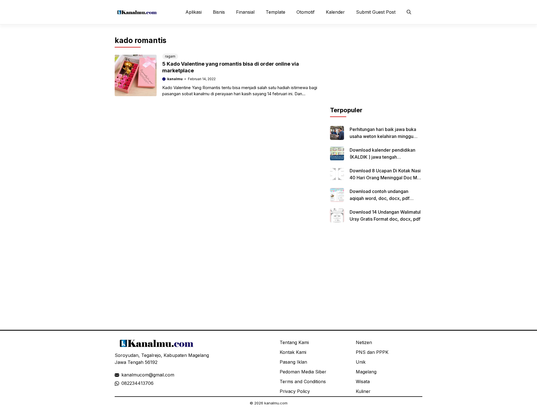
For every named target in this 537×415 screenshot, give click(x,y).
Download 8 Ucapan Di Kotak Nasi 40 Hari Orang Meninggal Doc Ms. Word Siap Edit (385, 177)
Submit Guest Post (375, 12)
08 (124, 383)
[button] (409, 12)
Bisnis (219, 12)
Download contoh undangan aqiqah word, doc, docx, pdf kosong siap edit (379, 198)
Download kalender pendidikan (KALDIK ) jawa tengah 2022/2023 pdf (382, 157)
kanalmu (175, 79)
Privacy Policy (295, 391)
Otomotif (305, 12)
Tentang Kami (294, 342)
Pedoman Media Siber (303, 372)
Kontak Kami (293, 352)
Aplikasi (193, 12)
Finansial (245, 12)
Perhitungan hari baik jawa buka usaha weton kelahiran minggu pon (383, 136)
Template (275, 12)
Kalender (335, 12)
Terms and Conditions (303, 381)
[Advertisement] (376, 71)
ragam (170, 56)
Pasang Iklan (293, 362)
